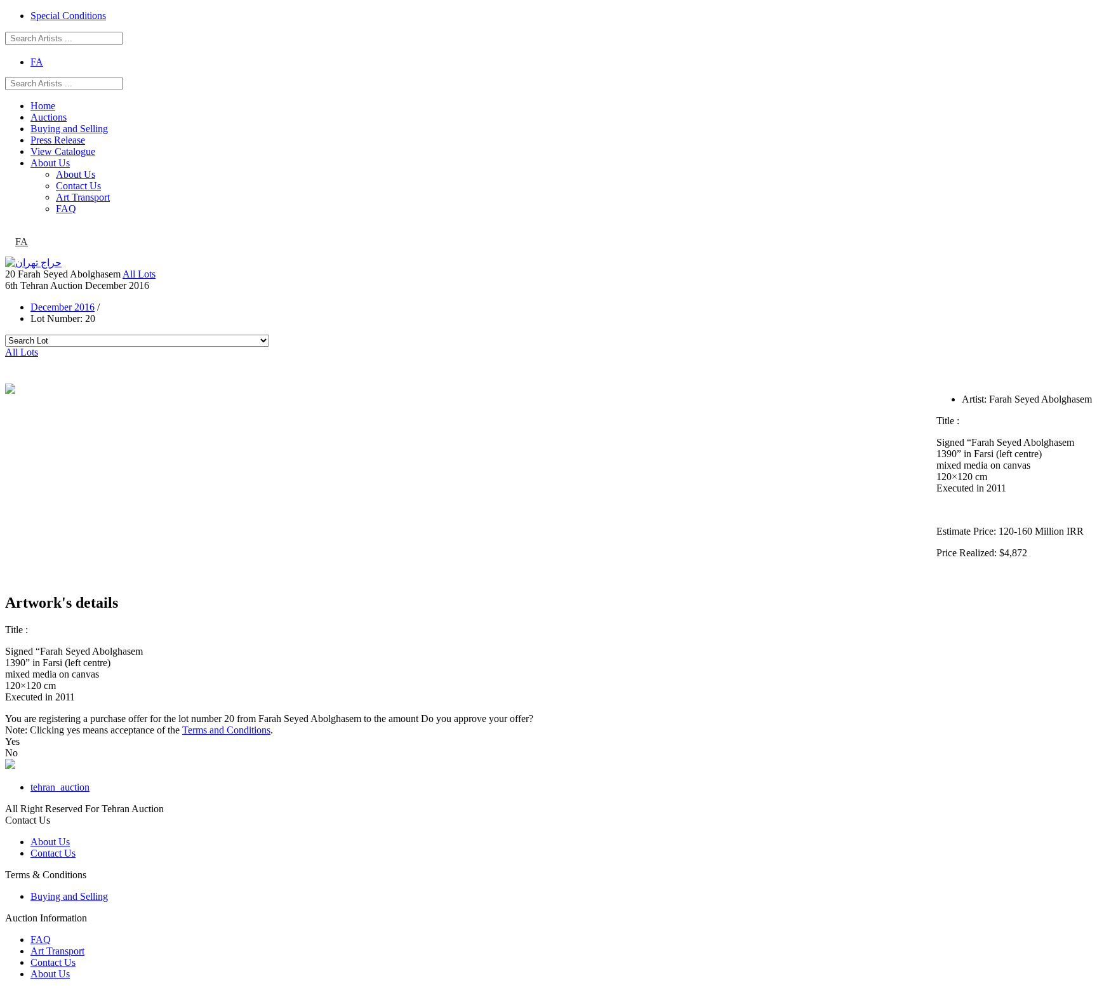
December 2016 (62, 307)
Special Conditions (68, 15)
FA (36, 62)
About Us (50, 162)
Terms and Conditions (226, 730)
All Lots (139, 274)
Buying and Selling (69, 128)
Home (42, 105)
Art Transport (83, 197)
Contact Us (78, 185)
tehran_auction (60, 787)
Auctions (48, 117)
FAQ (66, 208)
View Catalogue (62, 151)
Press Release (57, 140)
